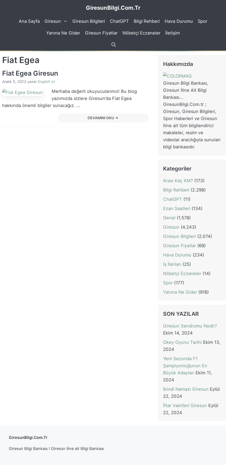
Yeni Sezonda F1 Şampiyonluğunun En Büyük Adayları (185, 365)
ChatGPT (119, 21)
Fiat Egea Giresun (30, 73)
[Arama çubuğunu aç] (113, 45)
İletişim (172, 33)
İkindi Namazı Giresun (186, 389)
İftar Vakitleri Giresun (185, 405)
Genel (169, 217)
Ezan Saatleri (176, 208)
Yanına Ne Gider (63, 33)
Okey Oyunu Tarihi (182, 342)
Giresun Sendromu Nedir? (190, 326)
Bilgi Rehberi (147, 21)
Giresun (53, 21)
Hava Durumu (179, 21)
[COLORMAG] (177, 76)
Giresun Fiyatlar (101, 33)
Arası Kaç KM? (178, 180)
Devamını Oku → (103, 118)
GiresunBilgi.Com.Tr (113, 7)
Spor (202, 21)
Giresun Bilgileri (88, 21)
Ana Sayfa (29, 21)
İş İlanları (172, 264)
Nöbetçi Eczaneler (141, 33)
